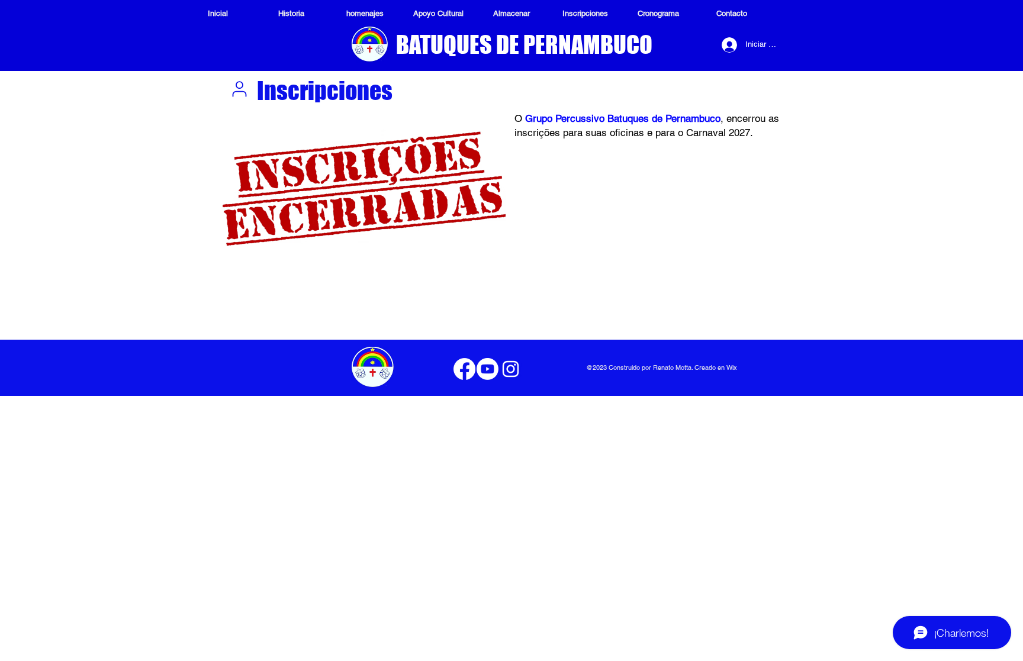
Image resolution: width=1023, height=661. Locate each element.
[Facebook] (464, 369)
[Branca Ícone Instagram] (511, 369)
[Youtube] (487, 369)
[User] (239, 89)
